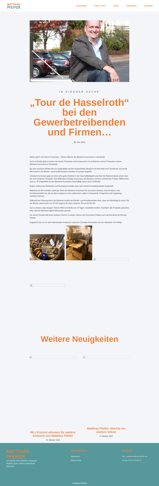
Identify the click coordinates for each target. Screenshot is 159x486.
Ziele (116, 5)
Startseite (81, 5)
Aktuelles (131, 5)
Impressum (75, 456)
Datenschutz (76, 460)
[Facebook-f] (7, 472)
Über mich (100, 5)
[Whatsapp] (17, 472)
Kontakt (148, 5)
